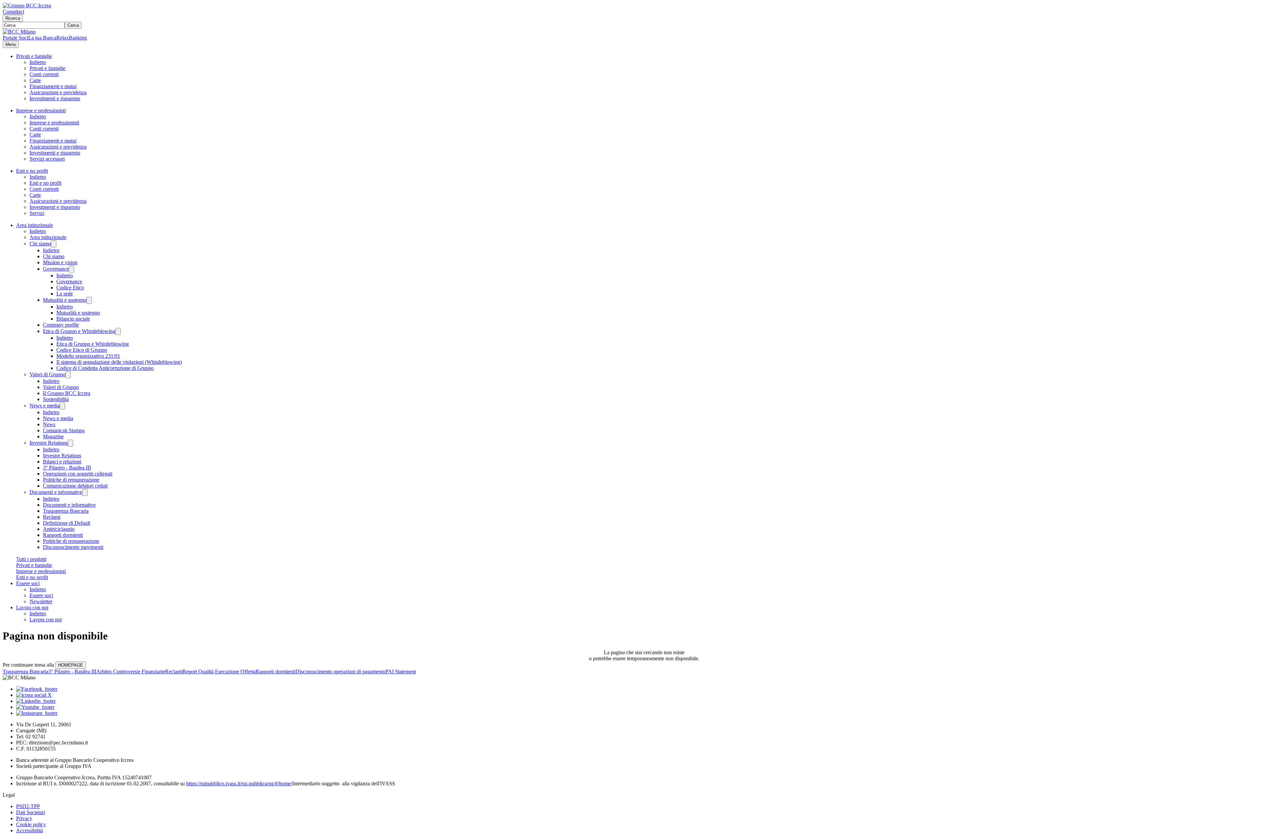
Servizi (37, 213)
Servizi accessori (47, 159)
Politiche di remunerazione (71, 480)
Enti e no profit (32, 171)
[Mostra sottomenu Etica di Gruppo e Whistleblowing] (118, 331)
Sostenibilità (56, 399)
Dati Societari (30, 812)
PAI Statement (400, 671)
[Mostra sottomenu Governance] (71, 269)
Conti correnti (44, 74)
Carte (35, 80)
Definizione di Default (66, 523)
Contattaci (13, 11)
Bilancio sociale (73, 319)
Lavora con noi (32, 607)
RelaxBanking (71, 38)
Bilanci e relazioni (62, 461)
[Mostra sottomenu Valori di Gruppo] (68, 374)
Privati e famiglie (34, 56)
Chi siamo (40, 243)
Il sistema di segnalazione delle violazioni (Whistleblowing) (119, 362)
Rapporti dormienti (63, 535)
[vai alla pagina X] (34, 695)
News (49, 424)
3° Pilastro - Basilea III (67, 467)
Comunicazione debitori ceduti (75, 486)
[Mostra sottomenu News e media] (62, 405)
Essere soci (28, 583)
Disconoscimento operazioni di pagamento (340, 671)
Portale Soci (15, 38)
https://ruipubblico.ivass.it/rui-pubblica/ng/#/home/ (239, 783)
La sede (64, 293)
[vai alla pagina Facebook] (36, 689)
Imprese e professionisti (41, 110)
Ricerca (12, 18)
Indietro (38, 62)
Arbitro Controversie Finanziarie (130, 671)
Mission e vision (60, 262)
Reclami (51, 517)
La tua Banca (42, 38)
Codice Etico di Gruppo (81, 350)
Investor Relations (49, 443)
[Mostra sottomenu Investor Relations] (70, 443)
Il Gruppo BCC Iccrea (66, 393)
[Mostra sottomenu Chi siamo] (53, 243)
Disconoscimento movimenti (73, 547)
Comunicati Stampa (64, 430)
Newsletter (41, 601)
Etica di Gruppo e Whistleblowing (79, 331)
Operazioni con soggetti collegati (77, 474)
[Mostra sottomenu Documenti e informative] (85, 492)
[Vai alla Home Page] (19, 32)
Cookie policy (31, 824)
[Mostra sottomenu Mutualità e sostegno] (89, 300)
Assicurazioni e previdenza (58, 92)
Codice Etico (70, 287)
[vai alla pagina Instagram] (36, 713)
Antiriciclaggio (58, 529)
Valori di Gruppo (47, 374)
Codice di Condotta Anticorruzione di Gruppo (105, 368)
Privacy (24, 818)
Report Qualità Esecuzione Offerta (219, 671)
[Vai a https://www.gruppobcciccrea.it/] (27, 5)
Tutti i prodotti (31, 559)
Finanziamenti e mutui (53, 86)
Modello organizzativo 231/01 (88, 356)
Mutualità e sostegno (65, 300)
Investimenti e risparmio (55, 98)
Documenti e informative (56, 492)
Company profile (61, 325)
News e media (45, 405)
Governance (56, 269)
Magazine (53, 436)
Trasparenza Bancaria (66, 511)
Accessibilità (29, 830)
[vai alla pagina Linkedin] (36, 701)
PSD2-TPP (28, 806)
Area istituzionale (34, 225)
